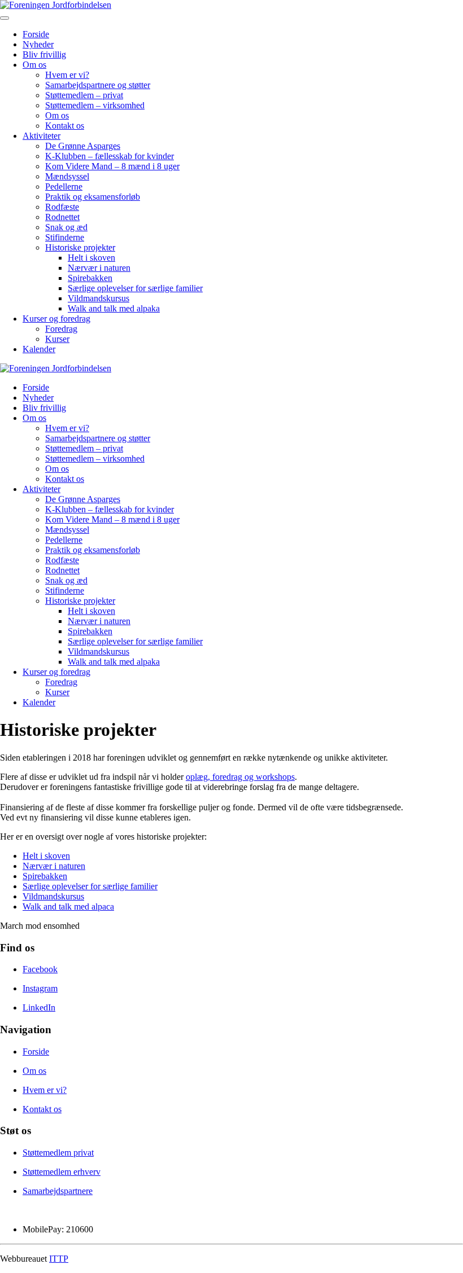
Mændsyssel (67, 176)
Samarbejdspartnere (58, 1191)
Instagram (40, 988)
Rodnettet (62, 217)
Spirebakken (90, 278)
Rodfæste (62, 207)
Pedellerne (63, 186)
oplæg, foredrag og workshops (240, 777)
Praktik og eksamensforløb (92, 196)
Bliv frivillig (44, 54)
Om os (34, 64)
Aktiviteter (41, 136)
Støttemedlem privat (58, 1152)
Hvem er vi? (67, 75)
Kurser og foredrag (56, 318)
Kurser (57, 339)
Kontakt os (64, 125)
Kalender (39, 349)
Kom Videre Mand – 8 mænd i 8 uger (112, 166)
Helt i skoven (91, 257)
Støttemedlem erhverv (62, 1172)
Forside (36, 34)
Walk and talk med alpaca (68, 906)
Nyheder (38, 44)
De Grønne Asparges (82, 146)
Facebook (40, 969)
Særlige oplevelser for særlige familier (135, 288)
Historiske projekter (80, 247)
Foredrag (61, 328)
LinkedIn (39, 1007)
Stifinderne (64, 237)
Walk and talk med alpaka (114, 308)
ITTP (58, 1258)
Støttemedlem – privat (84, 95)
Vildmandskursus (98, 298)
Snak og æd (66, 227)
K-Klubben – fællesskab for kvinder (109, 156)
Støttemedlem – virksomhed (95, 105)
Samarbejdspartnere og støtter (97, 85)
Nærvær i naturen (99, 268)
